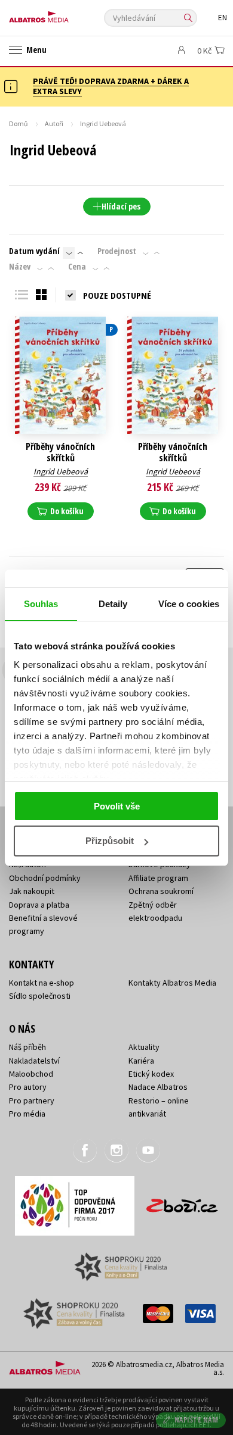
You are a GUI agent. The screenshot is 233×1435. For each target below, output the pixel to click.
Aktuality (144, 1047)
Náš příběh (27, 1047)
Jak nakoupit (31, 891)
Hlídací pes (121, 206)
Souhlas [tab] (41, 604)
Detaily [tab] (113, 604)
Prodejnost (116, 251)
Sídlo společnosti (39, 995)
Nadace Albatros (158, 1086)
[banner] (62, 14)
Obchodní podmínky (45, 878)
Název (19, 266)
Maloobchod (31, 1073)
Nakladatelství (34, 1060)
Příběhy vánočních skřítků (60, 452)
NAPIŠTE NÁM (196, 1420)
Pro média (27, 1113)
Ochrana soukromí (161, 891)
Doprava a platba (39, 904)
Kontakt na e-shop (41, 982)
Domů (18, 123)
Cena (77, 266)
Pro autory (28, 1086)
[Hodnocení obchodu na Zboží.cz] (182, 1201)
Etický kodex (151, 1073)
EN (222, 17)
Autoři (54, 123)
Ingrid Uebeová (60, 471)
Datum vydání (34, 251)
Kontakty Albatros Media (172, 982)
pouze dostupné (117, 295)
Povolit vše (117, 806)
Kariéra (141, 1060)
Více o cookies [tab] (188, 604)
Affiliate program (158, 878)
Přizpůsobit (109, 841)
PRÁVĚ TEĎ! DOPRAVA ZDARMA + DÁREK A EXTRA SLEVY (111, 86)
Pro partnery (31, 1100)
